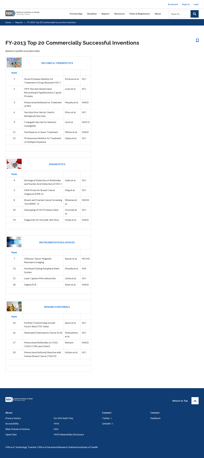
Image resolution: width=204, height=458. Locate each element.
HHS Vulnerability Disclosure (69, 434)
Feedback (155, 418)
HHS (56, 423)
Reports (106, 13)
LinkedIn (106, 423)
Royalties (92, 13)
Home (8, 22)
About (158, 13)
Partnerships (76, 13)
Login (196, 4)
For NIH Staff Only (63, 418)
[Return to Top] (195, 400)
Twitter (106, 418)
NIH (56, 429)
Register (186, 4)
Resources (119, 13)
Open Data (11, 434)
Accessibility (12, 423)
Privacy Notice (13, 418)
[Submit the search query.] (195, 14)
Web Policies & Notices (17, 429)
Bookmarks (173, 4)
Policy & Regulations (139, 13)
